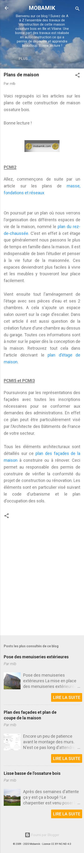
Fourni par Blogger (44, 835)
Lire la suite (66, 697)
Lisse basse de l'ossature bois (32, 773)
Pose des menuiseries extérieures (36, 656)
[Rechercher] (77, 9)
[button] (77, 76)
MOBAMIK (42, 8)
